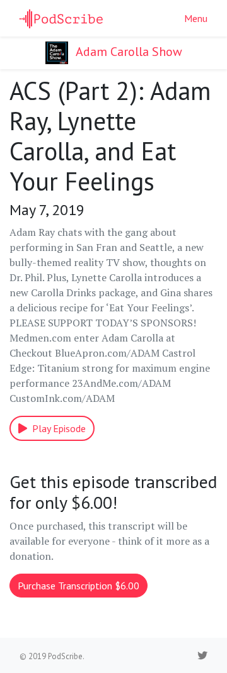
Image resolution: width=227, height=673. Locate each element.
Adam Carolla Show (127, 51)
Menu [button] (195, 18)
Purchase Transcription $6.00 (78, 585)
